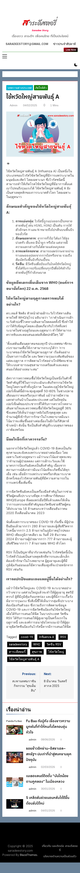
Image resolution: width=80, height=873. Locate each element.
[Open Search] (69, 63)
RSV (63, 635)
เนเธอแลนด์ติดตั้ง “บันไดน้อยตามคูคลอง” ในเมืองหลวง (47, 777)
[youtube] (44, 9)
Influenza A (46, 635)
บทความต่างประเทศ (20, 86)
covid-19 (27, 635)
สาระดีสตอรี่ (17, 650)
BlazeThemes (22, 853)
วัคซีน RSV (54, 642)
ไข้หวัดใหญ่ (56, 650)
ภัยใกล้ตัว (41, 86)
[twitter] (40, 9)
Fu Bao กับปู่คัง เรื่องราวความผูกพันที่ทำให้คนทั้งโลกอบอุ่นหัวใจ (48, 725)
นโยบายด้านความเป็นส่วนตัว (59, 855)
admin (13, 104)
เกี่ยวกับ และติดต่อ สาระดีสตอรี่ (60, 846)
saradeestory (18, 642)
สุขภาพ (37, 650)
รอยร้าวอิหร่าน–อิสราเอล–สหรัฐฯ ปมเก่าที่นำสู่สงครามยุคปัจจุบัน (48, 752)
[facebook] (35, 9)
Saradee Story (40, 30)
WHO (37, 642)
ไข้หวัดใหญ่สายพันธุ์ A (24, 657)
